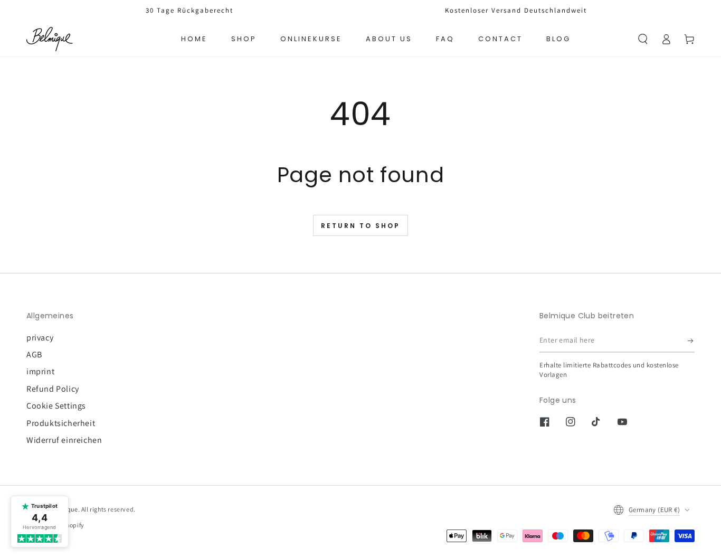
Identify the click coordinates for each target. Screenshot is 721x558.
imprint (40, 371)
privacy (39, 337)
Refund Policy (52, 388)
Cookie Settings (56, 405)
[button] (642, 39)
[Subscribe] (691, 340)
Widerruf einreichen (64, 440)
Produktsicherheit (60, 423)
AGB (34, 354)
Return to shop (360, 226)
